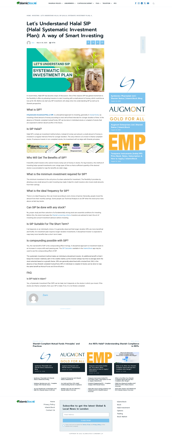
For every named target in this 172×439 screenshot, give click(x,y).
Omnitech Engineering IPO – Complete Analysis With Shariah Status (99, 384)
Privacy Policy (97, 425)
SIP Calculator (67, 248)
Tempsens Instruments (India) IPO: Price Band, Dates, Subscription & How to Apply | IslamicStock (127, 156)
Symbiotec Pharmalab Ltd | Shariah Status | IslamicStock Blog (126, 97)
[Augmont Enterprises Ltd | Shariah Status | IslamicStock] (127, 113)
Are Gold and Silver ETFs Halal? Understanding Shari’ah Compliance (71, 384)
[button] (153, 3)
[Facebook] (135, 3)
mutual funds (94, 115)
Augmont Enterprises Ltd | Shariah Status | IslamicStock (127, 126)
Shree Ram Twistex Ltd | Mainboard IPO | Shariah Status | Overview (125, 389)
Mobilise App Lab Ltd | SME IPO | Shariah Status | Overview (70, 389)
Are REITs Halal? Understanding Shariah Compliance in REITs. (114, 345)
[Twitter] (145, 3)
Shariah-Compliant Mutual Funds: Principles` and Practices (56, 345)
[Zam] (29, 43)
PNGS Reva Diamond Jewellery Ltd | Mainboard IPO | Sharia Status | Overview (125, 384)
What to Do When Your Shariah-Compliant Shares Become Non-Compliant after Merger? (126, 367)
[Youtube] (148, 3)
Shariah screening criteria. (61, 215)
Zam (33, 43)
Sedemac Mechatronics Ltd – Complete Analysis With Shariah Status (45, 384)
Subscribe (86, 420)
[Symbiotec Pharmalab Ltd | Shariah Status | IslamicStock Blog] (127, 85)
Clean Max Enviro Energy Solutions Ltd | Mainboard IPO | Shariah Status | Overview (99, 390)
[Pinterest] (98, 42)
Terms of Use (86, 425)
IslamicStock (88, 248)
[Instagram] (138, 3)
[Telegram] (142, 3)
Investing (35, 16)
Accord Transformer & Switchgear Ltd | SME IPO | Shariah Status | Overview (45, 389)
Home (29, 16)
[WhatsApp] (102, 42)
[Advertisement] (65, 324)
